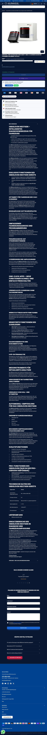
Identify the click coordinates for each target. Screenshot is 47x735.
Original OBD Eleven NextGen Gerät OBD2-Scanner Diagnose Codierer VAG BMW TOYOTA (19, 10)
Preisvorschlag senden (23, 90)
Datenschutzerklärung (17, 622)
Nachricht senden (23, 627)
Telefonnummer (11, 606)
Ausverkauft (23, 74)
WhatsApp (16, 85)
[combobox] (23, 6)
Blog (3, 701)
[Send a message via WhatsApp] (3, 732)
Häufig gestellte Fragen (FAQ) (8, 698)
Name (8, 595)
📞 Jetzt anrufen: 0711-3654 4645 (15, 657)
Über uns (4, 696)
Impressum (4, 714)
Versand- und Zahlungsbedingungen (9, 689)
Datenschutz (4, 707)
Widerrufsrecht (5, 709)
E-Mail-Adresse (9, 600)
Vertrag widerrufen (7, 717)
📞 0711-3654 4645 (9, 85)
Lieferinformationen (6, 691)
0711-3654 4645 (6, 676)
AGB (3, 711)
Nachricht (8, 612)
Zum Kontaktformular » (6, 680)
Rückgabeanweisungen (6, 694)
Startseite (3, 10)
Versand (11, 59)
